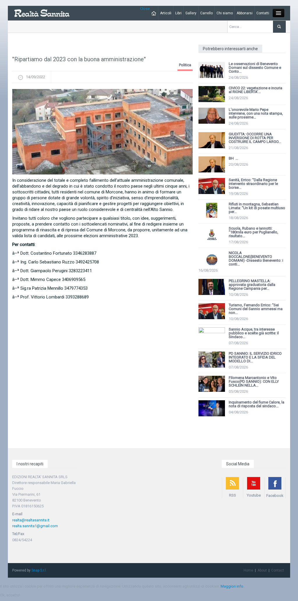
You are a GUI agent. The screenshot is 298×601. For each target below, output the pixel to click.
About (262, 570)
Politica (185, 65)
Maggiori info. (232, 586)
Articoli (165, 13)
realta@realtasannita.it (30, 520)
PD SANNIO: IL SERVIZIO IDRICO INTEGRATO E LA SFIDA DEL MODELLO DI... (255, 357)
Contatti (262, 13)
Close (145, 8)
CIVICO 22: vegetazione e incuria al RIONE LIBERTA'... (255, 90)
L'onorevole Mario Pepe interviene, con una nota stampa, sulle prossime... (256, 113)
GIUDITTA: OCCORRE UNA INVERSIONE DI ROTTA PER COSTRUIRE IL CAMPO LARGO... (255, 138)
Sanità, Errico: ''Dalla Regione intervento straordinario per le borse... (253, 184)
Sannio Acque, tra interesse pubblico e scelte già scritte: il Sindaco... (254, 333)
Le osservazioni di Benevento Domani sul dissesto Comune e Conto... (255, 68)
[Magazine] (41, 13)
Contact (277, 570)
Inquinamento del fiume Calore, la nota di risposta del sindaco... (256, 404)
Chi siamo (225, 13)
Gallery (190, 13)
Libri (178, 13)
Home (248, 570)
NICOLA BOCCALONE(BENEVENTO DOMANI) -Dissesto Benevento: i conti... (256, 258)
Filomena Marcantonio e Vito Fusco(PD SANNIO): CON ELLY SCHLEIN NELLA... (254, 381)
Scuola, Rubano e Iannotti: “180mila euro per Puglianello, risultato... (253, 232)
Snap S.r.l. (39, 570)
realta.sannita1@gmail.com (35, 526)
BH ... (233, 158)
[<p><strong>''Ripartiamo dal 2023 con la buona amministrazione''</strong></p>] (102, 131)
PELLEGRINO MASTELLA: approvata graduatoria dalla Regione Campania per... (252, 285)
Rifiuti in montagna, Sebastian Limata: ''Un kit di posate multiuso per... (257, 208)
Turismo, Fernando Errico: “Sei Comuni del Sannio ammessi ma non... (256, 309)
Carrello (206, 13)
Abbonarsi (245, 13)
